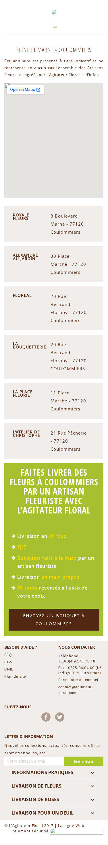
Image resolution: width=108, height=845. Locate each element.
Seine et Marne (35, 50)
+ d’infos (90, 74)
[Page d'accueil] (54, 12)
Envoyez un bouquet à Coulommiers (54, 619)
